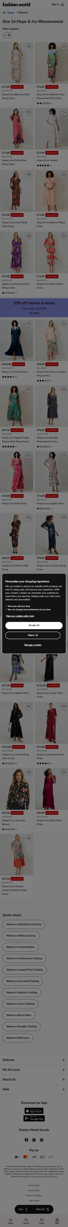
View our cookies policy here (20, 616)
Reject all (33, 635)
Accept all (34, 625)
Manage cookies (33, 645)
